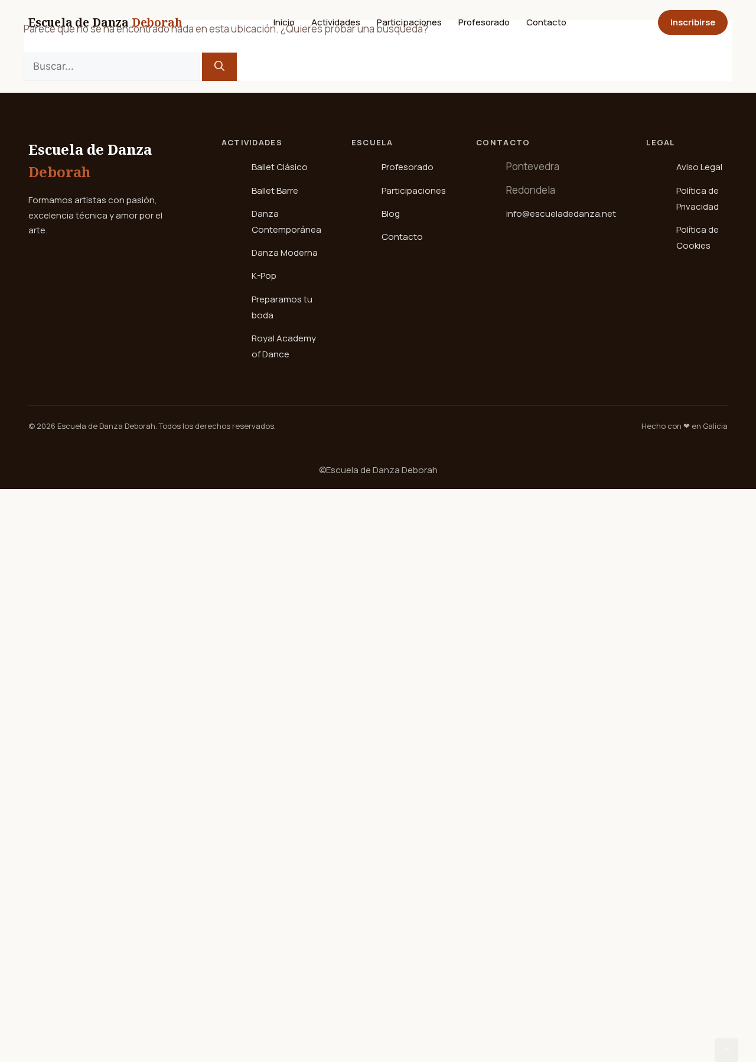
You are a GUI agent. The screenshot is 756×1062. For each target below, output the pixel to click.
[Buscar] (219, 67)
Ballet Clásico (280, 167)
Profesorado (484, 22)
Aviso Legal (699, 167)
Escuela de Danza (105, 22)
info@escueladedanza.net (561, 213)
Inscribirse (692, 22)
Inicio (284, 22)
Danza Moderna (285, 252)
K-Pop (264, 275)
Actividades (335, 22)
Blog (391, 213)
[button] (726, 1050)
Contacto (546, 22)
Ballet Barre (275, 190)
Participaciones (409, 22)
